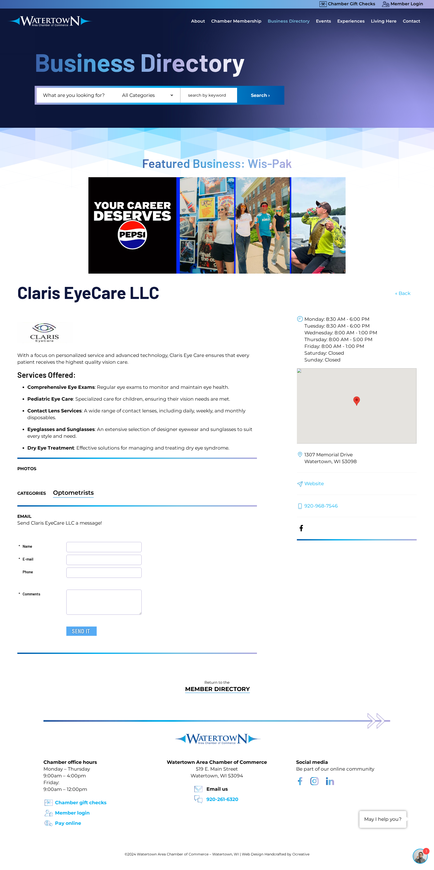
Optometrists (73, 492)
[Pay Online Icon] (49, 822)
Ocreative (300, 854)
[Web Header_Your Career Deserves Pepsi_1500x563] (217, 179)
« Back (402, 293)
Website (314, 483)
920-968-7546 (321, 506)
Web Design (252, 854)
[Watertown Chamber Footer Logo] (217, 736)
